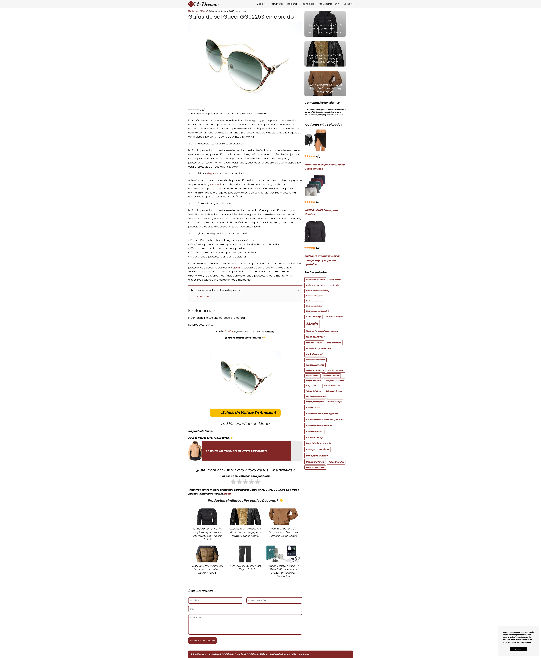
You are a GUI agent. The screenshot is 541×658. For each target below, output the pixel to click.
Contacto (304, 654)
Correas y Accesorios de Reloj (317, 291)
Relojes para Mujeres (315, 402)
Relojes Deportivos (332, 386)
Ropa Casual (313, 407)
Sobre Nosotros (198, 654)
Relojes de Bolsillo (335, 370)
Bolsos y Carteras (315, 285)
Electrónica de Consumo (315, 301)
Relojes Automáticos (315, 370)
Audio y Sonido (335, 280)
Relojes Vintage (334, 402)
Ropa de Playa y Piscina (319, 425)
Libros (347, 3)
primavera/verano (315, 365)
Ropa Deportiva (314, 431)
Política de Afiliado (257, 654)
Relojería (292, 3)
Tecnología (307, 3)
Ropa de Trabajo (314, 437)
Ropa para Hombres (317, 449)
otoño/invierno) (314, 354)
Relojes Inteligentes (334, 391)
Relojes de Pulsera (313, 391)
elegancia (213, 173)
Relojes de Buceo (312, 375)
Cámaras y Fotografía (314, 296)
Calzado (334, 285)
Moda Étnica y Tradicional (318, 348)
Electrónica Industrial (314, 306)
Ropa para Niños (315, 461)
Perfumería (277, 3)
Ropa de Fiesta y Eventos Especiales (324, 419)
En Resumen (203, 296)
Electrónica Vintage (313, 317)
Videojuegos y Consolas (315, 467)
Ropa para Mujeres (317, 455)
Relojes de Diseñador (334, 381)
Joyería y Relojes (334, 316)
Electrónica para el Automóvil (317, 311)
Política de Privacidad (234, 654)
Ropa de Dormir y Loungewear (322, 413)
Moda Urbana (334, 342)
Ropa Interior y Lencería (318, 443)
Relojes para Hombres (316, 396)
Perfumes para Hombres (315, 360)
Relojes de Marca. (313, 386)
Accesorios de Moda (315, 279)
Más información (524, 642)
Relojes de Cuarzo (313, 381)
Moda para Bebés (315, 336)
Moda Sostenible (314, 342)
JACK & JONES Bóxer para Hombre (321, 212)
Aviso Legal (215, 654)
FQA (294, 654)
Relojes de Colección (331, 375)
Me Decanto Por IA (329, 3)
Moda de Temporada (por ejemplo (322, 331)
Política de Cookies (280, 654)
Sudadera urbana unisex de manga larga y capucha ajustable (322, 260)
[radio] (233, 482)
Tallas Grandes (336, 462)
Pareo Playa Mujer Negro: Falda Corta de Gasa (324, 166)
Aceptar (518, 649)
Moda (260, 3)
